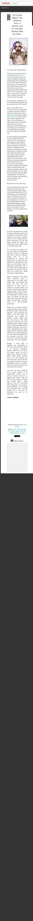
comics (15, 429)
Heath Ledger (15, 431)
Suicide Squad (14, 433)
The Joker (22, 433)
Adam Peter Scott (12, 117)
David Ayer (20, 429)
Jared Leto (23, 431)
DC (25, 429)
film (9, 431)
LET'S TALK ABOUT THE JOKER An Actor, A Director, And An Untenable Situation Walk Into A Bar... (17, 24)
